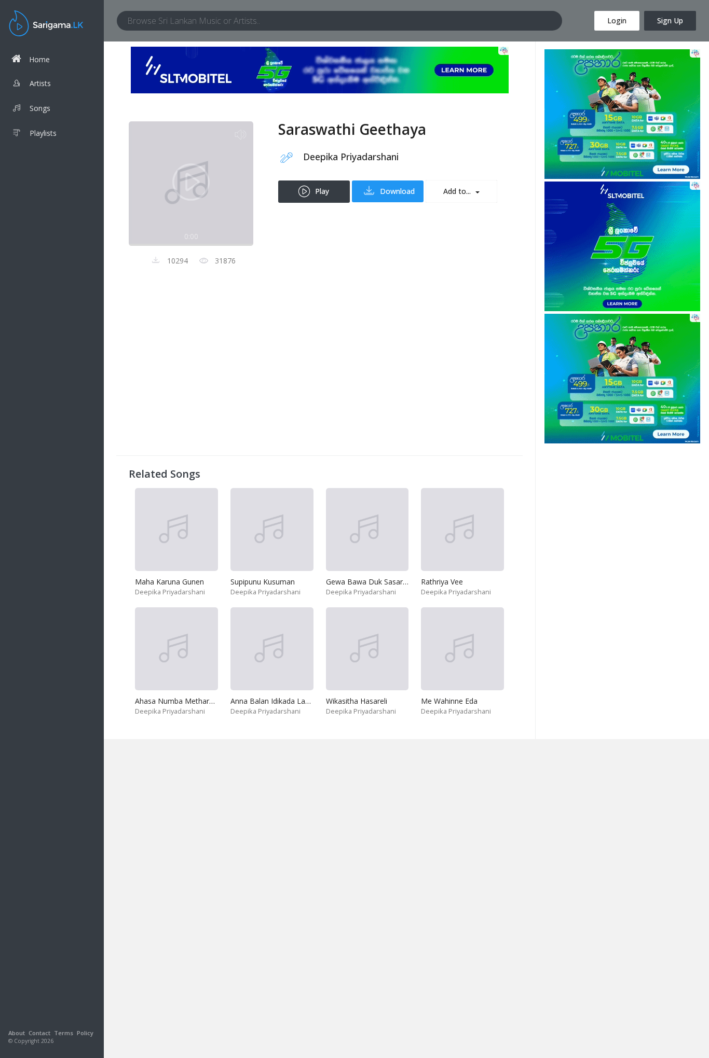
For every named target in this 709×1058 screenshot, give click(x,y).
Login (616, 20)
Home (39, 59)
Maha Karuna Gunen (169, 582)
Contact (39, 1033)
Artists (40, 83)
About (16, 1033)
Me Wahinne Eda (449, 701)
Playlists (43, 133)
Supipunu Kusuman (262, 582)
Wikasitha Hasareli (356, 701)
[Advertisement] (319, 370)
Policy (85, 1033)
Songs (40, 108)
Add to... (458, 191)
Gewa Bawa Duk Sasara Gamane (382, 582)
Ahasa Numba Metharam (177, 701)
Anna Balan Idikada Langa (274, 701)
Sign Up (670, 20)
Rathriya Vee (442, 582)
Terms (63, 1033)
